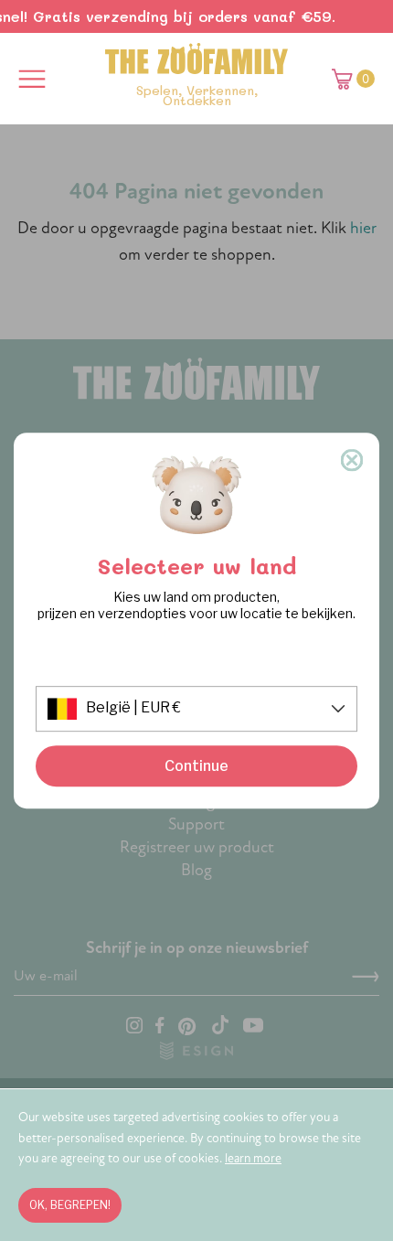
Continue (196, 766)
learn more (253, 1158)
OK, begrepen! (70, 1205)
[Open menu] (32, 79)
